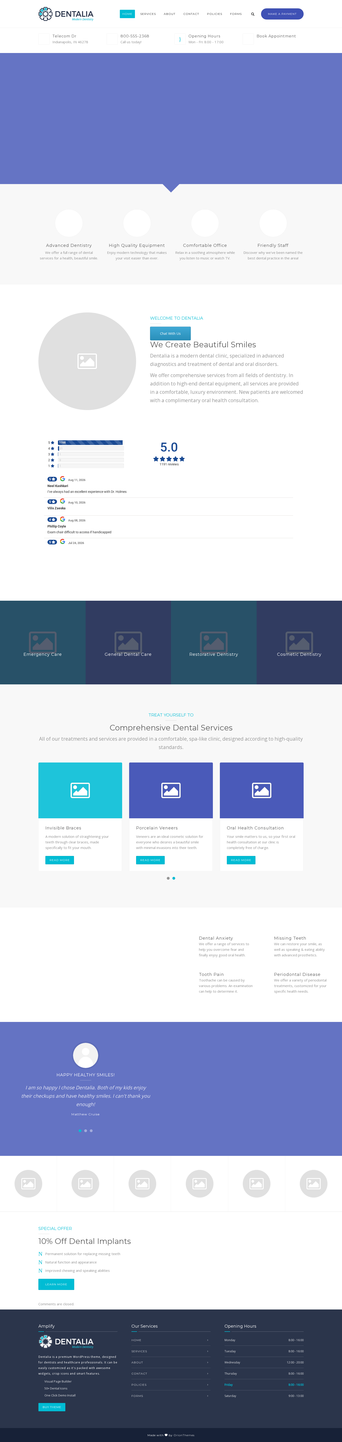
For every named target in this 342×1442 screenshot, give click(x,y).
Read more (60, 860)
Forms (236, 14)
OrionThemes (184, 1435)
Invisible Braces (63, 828)
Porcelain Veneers (157, 828)
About (169, 14)
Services (148, 14)
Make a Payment (282, 14)
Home (127, 14)
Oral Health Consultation (255, 828)
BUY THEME (52, 1407)
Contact (191, 14)
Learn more (56, 1284)
